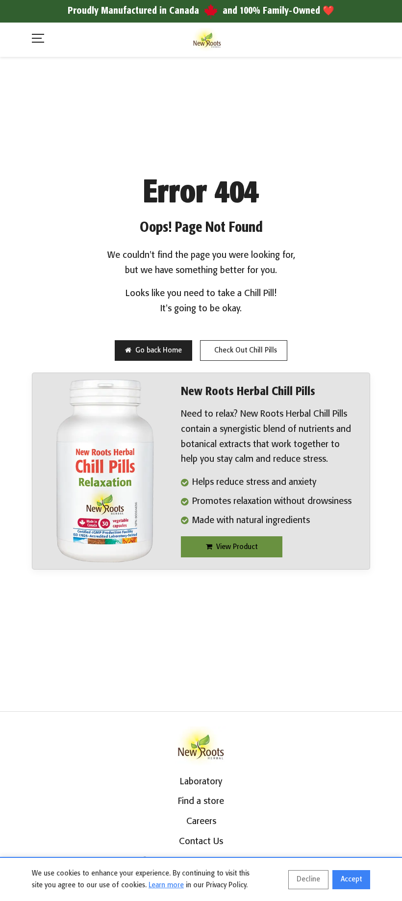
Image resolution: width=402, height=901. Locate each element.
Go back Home (158, 350)
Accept (351, 879)
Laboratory (201, 781)
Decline (308, 879)
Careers (201, 821)
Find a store (201, 801)
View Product (236, 547)
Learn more (166, 885)
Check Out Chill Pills (245, 350)
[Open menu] (38, 40)
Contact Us (201, 841)
